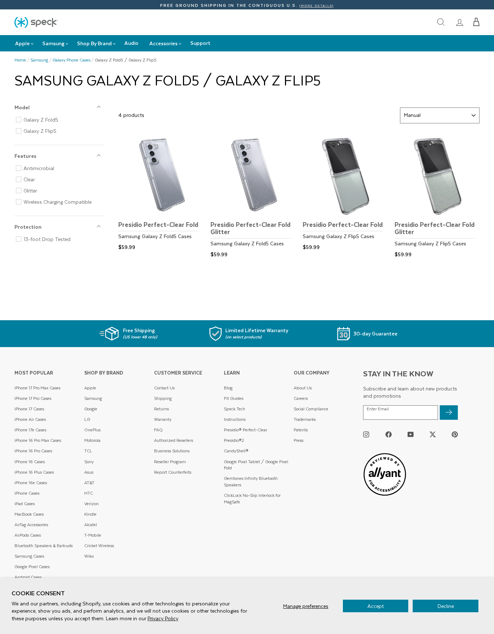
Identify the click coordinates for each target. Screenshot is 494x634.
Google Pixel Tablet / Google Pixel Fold (256, 465)
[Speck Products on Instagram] (366, 434)
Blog (228, 387)
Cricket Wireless (99, 545)
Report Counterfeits (172, 472)
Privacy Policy (163, 618)
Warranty (162, 419)
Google (90, 408)
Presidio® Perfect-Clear (245, 429)
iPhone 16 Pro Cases (33, 450)
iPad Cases (24, 503)
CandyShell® (236, 450)
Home (20, 60)
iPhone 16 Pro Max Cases (37, 440)
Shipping (163, 398)
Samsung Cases (29, 556)
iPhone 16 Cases (29, 461)
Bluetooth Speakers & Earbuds (43, 545)
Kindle (90, 514)
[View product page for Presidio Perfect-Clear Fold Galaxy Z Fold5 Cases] (160, 192)
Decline (446, 606)
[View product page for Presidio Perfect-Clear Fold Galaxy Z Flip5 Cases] (345, 192)
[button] (476, 22)
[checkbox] (62, 119)
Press (298, 440)
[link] (459, 22)
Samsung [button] (53, 43)
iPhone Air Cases (30, 419)
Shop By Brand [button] (94, 43)
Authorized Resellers (173, 440)
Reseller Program (170, 461)
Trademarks (305, 419)
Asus (88, 472)
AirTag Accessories (31, 524)
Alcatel (90, 524)
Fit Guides (233, 398)
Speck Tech (234, 408)
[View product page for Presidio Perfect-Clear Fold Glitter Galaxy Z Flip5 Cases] (437, 196)
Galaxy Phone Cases (71, 60)
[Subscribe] (449, 412)
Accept (375, 606)
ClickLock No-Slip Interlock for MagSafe (252, 498)
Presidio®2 (234, 440)
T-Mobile (92, 535)
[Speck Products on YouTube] (411, 434)
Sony (89, 461)
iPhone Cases (26, 493)
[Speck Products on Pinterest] (455, 434)
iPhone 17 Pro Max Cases (37, 387)
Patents (301, 429)
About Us (303, 387)
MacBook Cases (29, 514)
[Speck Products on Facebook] (389, 434)
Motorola (92, 440)
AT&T (89, 482)
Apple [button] (22, 43)
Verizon (91, 503)
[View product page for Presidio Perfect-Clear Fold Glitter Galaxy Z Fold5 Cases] (252, 196)
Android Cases (28, 577)
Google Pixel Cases (32, 566)
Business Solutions (171, 450)
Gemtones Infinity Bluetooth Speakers (251, 481)
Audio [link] (131, 43)
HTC (88, 493)
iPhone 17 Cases (29, 408)
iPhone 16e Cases (30, 482)
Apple (90, 387)
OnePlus (92, 429)
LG (87, 419)
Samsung (39, 60)
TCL (88, 450)
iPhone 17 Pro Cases (32, 398)
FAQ (158, 429)
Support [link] (200, 43)
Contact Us (164, 387)
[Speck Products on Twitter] (433, 434)
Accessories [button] (163, 43)
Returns (161, 408)
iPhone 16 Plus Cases (34, 472)
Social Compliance (311, 408)
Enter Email (378, 409)
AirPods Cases (27, 535)
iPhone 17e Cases (30, 429)
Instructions (235, 419)
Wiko (89, 556)
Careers (301, 398)
